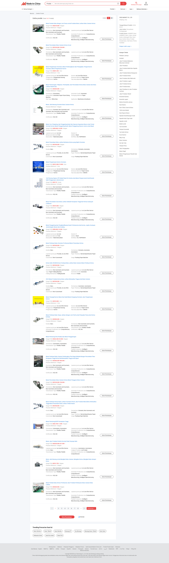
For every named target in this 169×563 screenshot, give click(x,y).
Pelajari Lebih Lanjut (125, 46)
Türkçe (127, 549)
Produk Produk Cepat (108, 547)
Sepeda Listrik (123, 121)
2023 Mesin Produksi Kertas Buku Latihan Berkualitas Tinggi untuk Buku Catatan (68, 279)
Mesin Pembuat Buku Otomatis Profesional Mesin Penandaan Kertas (64, 243)
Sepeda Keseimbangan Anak (127, 116)
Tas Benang (78, 531)
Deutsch (74, 549)
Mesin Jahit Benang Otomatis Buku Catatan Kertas (60, 104)
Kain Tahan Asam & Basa (126, 107)
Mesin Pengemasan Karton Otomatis (56, 162)
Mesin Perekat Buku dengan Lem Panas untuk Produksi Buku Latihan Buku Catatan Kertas (70, 23)
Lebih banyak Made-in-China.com (93, 547)
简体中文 (46, 549)
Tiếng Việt (133, 549)
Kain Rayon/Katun (124, 113)
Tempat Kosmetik (124, 129)
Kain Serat (102, 531)
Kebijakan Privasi (80, 547)
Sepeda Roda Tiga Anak (125, 118)
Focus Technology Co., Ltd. (79, 553)
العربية (105, 549)
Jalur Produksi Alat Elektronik (127, 78)
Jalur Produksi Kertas (125, 84)
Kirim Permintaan (106, 39)
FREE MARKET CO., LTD (125, 17)
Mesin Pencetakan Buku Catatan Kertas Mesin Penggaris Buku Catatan (65, 380)
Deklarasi (59, 547)
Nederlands (111, 549)
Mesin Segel (122, 151)
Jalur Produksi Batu (124, 86)
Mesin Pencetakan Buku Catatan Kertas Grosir (58, 45)
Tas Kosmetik (123, 126)
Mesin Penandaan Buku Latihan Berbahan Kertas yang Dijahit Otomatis (65, 142)
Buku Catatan (123, 140)
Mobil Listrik (122, 124)
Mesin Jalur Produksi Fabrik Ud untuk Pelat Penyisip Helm (61, 441)
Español (69, 549)
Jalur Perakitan (123, 65)
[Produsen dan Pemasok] (30, 3)
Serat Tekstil (47, 531)
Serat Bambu (58, 531)
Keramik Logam (123, 99)
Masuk (146, 4)
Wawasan (117, 547)
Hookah (121, 58)
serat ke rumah (50, 535)
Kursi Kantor (122, 135)
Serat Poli (59, 535)
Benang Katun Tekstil (90, 531)
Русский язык (93, 549)
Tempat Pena (123, 146)
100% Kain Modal (124, 110)
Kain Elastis (122, 105)
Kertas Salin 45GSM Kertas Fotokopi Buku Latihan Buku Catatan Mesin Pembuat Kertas (70, 263)
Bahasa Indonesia (84, 550)
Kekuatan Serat (38, 535)
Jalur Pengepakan (124, 148)
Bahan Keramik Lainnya (125, 102)
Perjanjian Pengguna (69, 547)
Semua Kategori (28, 9)
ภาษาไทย (122, 549)
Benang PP (68, 531)
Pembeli (112, 9)
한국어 (100, 549)
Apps (131, 9)
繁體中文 (52, 549)
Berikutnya (91, 508)
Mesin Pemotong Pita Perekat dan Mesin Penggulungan (61, 336)
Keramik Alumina (124, 96)
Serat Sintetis (37, 531)
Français (63, 549)
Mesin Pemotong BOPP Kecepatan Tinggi (57, 421)
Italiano (87, 549)
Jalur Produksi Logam (125, 81)
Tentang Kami (52, 547)
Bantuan (123, 9)
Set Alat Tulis (122, 143)
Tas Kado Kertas (123, 132)
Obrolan (82, 517)
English (40, 549)
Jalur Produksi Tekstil (125, 94)
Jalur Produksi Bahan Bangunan (128, 73)
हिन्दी (117, 549)
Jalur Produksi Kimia (125, 75)
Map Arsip (122, 137)
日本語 (57, 549)
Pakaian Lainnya (124, 55)
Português (80, 549)
